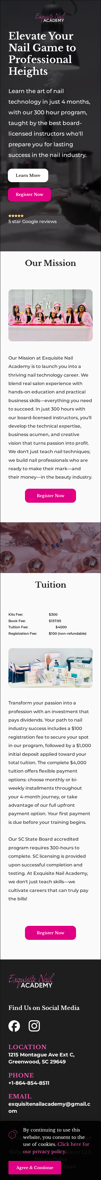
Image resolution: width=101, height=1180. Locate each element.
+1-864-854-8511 (28, 1083)
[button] (34, 1167)
